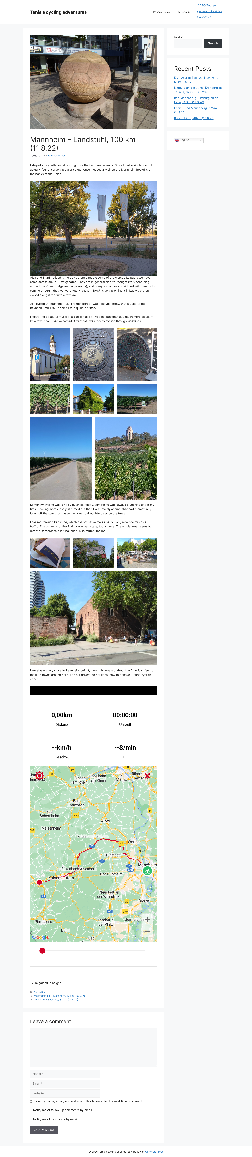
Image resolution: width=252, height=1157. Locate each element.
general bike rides (209, 11)
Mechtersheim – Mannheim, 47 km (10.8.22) (59, 995)
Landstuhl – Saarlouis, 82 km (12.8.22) (56, 999)
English (184, 140)
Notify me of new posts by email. (56, 1119)
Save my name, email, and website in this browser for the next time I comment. (88, 1101)
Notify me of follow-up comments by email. (63, 1110)
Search (179, 36)
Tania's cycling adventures (58, 12)
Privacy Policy (161, 12)
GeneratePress (154, 1151)
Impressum (183, 12)
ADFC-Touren (206, 5)
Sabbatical (204, 17)
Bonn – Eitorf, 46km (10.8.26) (194, 118)
